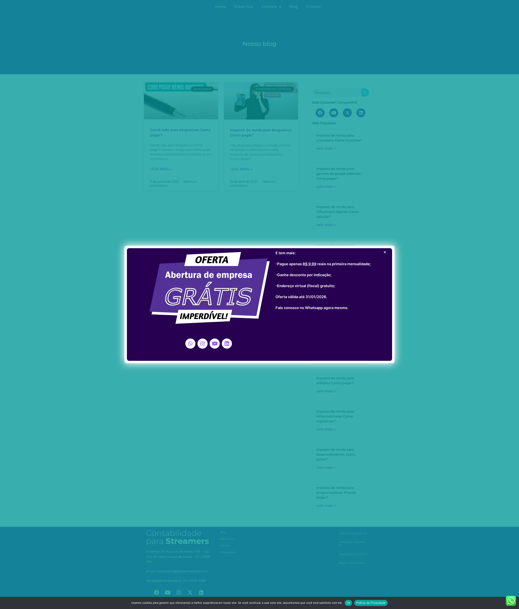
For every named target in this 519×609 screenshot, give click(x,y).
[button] (384, 252)
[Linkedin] (227, 343)
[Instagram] (202, 343)
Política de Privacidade (371, 602)
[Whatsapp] (190, 343)
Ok (348, 602)
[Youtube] (215, 343)
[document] (259, 304)
